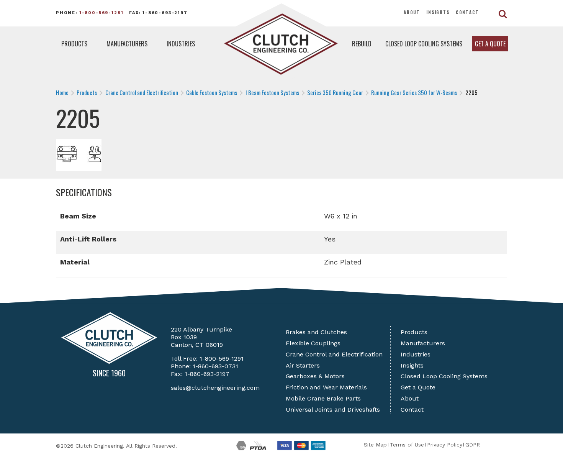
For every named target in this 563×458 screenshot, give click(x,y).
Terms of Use (407, 445)
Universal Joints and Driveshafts (333, 409)
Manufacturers (126, 43)
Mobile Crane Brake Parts (323, 398)
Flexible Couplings (313, 343)
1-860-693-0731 (215, 366)
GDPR (472, 445)
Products (74, 43)
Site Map (375, 445)
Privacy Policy (444, 445)
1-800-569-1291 (101, 12)
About (412, 12)
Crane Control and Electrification (334, 354)
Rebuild (362, 43)
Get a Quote (490, 43)
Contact (467, 12)
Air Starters (303, 365)
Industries (181, 43)
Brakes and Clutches (316, 332)
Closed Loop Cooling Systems (423, 43)
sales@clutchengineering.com (215, 387)
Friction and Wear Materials (326, 387)
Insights (438, 12)
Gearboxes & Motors (315, 376)
